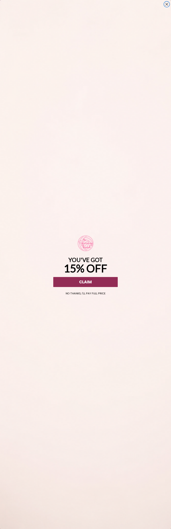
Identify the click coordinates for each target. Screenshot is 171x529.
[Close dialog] (167, 4)
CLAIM (85, 282)
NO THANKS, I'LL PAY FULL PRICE (86, 293)
